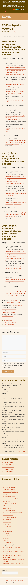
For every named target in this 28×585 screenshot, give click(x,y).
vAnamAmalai (7, 540)
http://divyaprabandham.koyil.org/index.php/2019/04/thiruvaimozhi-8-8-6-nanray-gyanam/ (16, 142)
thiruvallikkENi (7, 531)
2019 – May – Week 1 (9, 324)
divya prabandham (20, 2)
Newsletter (5, 9)
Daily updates (8, 320)
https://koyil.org (13, 300)
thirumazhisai (7, 519)
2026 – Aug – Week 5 (8, 462)
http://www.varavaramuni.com (12, 302)
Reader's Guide (20, 451)
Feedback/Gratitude (17, 6)
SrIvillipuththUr (7, 508)
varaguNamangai (8, 542)
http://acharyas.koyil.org (9, 312)
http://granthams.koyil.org (9, 309)
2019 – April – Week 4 (10, 322)
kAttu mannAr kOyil (9, 489)
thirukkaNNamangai (9, 510)
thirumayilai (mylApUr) (10, 517)
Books (10, 3)
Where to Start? (12, 1)
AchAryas (19, 1)
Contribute (18, 7)
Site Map (15, 3)
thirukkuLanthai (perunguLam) (12, 512)
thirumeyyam (7, 522)
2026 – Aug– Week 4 (8, 464)
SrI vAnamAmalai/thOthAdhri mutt (13, 563)
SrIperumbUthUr (8, 505)
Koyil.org (5, 1)
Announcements (7, 6)
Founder (12, 7)
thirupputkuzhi (7, 529)
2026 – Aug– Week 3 (8, 467)
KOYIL (6, 17)
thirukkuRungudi (8, 515)
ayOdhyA (5, 485)
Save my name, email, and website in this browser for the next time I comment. (14, 365)
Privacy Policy (8, 580)
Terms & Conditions (18, 580)
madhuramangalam (9, 496)
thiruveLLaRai (7, 535)
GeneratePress (20, 583)
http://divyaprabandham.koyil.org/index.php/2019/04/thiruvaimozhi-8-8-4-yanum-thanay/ (16, 293)
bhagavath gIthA (10, 2)
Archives (4, 570)
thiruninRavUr (7, 524)
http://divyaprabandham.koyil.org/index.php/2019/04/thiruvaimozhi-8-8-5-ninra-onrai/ (16, 214)
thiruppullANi (7, 526)
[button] (20, 17)
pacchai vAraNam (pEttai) (10, 499)
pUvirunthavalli (7, 501)
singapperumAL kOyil (9, 503)
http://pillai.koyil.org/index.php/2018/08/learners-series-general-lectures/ (15, 129)
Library (10, 9)
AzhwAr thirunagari (9, 487)
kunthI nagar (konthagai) (10, 492)
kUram (5, 494)
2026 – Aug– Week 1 (7, 471)
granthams (5, 3)
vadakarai (6, 538)
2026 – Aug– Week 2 (8, 469)
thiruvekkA (6, 533)
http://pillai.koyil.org (7, 316)
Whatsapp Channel (12, 5)
